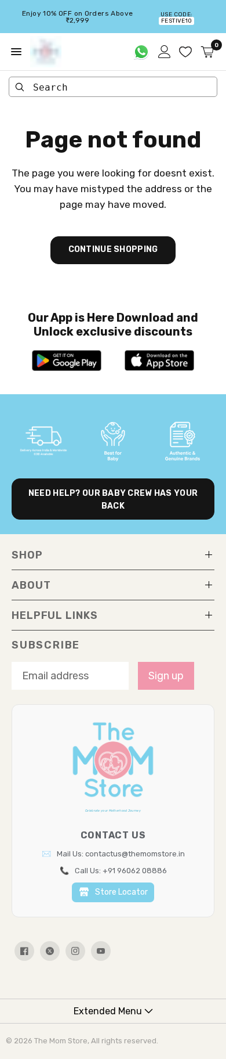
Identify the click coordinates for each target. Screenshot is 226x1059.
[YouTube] (101, 951)
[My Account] (164, 51)
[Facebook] (24, 951)
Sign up (166, 675)
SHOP (27, 555)
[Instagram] (75, 951)
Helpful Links (55, 615)
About (31, 585)
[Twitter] (50, 951)
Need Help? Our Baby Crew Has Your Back (113, 499)
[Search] (19, 87)
